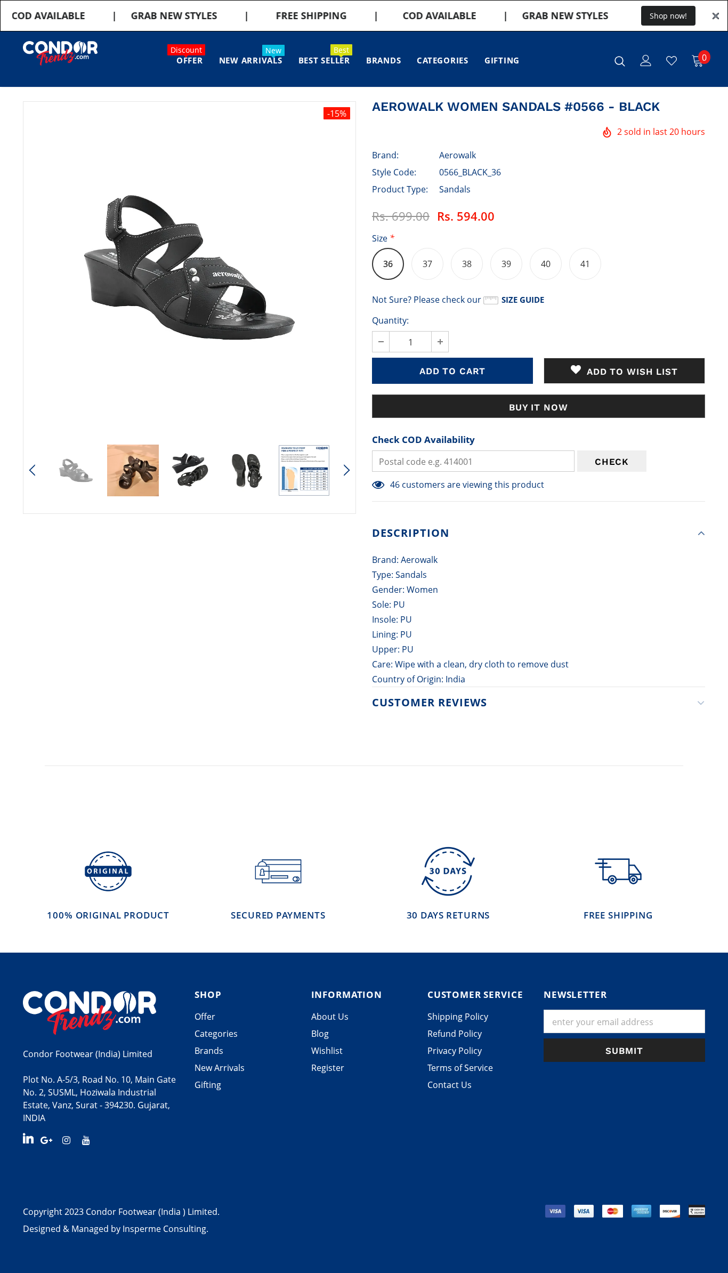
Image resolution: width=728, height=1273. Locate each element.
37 (427, 264)
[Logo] (60, 53)
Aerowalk (457, 155)
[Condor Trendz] (101, 1013)
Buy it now (538, 407)
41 (585, 264)
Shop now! (668, 16)
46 (395, 484)
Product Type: (400, 189)
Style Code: (394, 172)
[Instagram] (66, 1139)
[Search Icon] (619, 60)
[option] (189, 268)
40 (546, 264)
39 (506, 264)
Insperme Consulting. (165, 1229)
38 (467, 264)
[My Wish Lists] (671, 60)
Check (612, 461)
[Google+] (46, 1139)
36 (388, 264)
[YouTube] (85, 1139)
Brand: (385, 155)
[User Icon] (646, 60)
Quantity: (390, 320)
